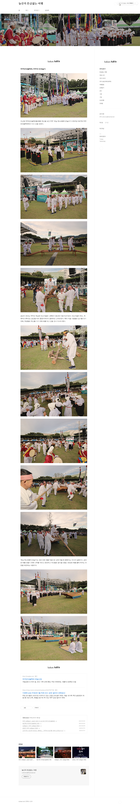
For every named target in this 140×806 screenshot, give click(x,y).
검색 (115, 3)
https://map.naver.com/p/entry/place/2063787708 (38, 690)
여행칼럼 (102, 84)
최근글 (101, 122)
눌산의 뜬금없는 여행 (31, 3)
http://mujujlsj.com (28, 676)
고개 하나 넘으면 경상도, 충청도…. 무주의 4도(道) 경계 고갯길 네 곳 (42, 730)
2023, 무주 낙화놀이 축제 (30, 728)
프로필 (101, 103)
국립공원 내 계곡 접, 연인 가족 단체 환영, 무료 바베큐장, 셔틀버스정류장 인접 (49, 682)
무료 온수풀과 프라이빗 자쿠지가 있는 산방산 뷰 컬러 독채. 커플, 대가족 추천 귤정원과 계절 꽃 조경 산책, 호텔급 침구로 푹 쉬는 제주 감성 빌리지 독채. (53, 697)
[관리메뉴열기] (136, 3)
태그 (27, 10)
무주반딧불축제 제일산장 (32, 679)
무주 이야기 (26, 717)
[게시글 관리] (30, 707)
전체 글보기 (103, 69)
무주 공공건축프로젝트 (105, 81)
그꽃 (101, 94)
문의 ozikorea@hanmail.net (107, 117)
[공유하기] (27, 707)
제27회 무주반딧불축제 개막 (30, 723)
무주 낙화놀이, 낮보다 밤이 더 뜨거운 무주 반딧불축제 (38, 721)
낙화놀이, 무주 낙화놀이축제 (31, 726)
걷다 (101, 91)
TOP (119, 802)
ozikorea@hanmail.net (28, 772)
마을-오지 (102, 75)
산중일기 (102, 88)
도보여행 (102, 100)
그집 (101, 97)
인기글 (106, 122)
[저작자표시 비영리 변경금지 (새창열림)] (43, 708)
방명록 (47, 10)
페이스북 (101, 148)
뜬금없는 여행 (103, 72)
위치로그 (36, 10)
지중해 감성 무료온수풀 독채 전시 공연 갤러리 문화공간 (43, 693)
